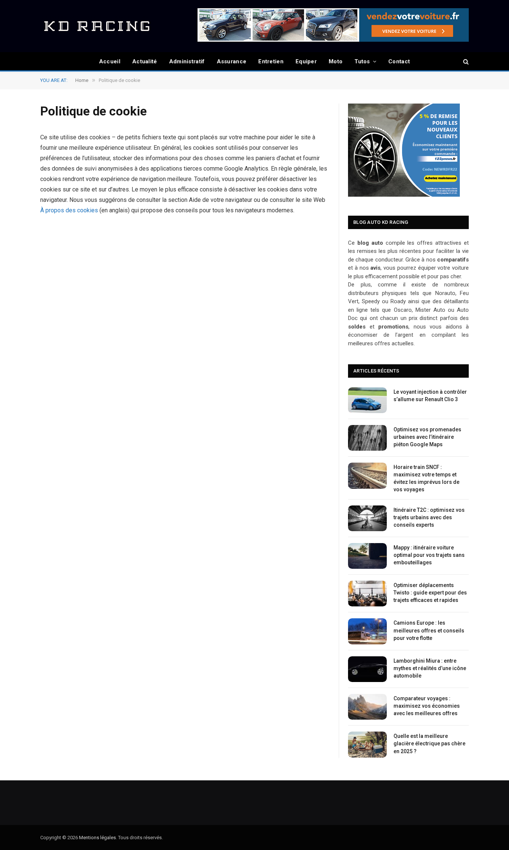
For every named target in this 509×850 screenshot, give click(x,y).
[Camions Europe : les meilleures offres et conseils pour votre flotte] (367, 631)
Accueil (109, 61)
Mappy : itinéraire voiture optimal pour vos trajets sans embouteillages (429, 555)
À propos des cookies (69, 210)
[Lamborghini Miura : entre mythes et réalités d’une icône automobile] (367, 669)
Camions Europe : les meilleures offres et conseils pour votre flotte (428, 630)
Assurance (232, 61)
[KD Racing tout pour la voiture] (96, 26)
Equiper (306, 61)
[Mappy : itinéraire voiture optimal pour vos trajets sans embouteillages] (367, 556)
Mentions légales (97, 837)
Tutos (362, 61)
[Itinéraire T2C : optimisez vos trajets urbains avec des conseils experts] (367, 518)
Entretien (271, 61)
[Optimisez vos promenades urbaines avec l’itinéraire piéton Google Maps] (367, 438)
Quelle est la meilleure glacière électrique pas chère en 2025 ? (429, 743)
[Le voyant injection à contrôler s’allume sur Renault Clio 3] (367, 400)
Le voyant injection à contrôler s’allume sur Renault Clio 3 (430, 395)
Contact (399, 61)
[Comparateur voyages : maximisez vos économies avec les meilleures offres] (367, 707)
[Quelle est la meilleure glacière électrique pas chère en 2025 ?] (367, 744)
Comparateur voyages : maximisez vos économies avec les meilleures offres (426, 705)
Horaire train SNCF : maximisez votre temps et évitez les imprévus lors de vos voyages (426, 478)
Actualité (144, 61)
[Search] (465, 61)
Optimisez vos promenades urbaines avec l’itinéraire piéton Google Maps (427, 436)
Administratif (187, 61)
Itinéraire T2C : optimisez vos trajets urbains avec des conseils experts (429, 517)
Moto (335, 61)
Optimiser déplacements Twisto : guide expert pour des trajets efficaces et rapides (430, 592)
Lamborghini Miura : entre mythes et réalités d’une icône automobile (429, 668)
